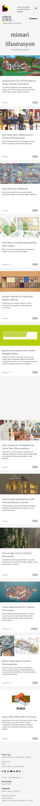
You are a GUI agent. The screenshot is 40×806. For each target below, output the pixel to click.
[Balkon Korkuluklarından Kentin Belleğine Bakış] (20, 335)
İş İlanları (33, 18)
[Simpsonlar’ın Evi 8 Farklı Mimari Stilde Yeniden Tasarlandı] (20, 65)
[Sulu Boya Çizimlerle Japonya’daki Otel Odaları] (20, 227)
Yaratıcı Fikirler (7, 784)
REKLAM (35, 102)
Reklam (4, 791)
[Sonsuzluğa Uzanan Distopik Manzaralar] (20, 538)
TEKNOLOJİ (34, 629)
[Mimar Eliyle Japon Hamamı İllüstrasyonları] (20, 645)
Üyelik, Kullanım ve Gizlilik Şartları (13, 766)
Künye (4, 764)
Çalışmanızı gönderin (9, 796)
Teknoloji (17, 791)
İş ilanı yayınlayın (7, 798)
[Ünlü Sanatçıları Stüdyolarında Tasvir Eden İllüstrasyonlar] (20, 430)
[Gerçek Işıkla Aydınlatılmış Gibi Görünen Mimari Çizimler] (20, 484)
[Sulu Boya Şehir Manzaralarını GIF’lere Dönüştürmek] (20, 119)
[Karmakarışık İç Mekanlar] (20, 173)
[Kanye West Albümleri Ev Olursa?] (20, 700)
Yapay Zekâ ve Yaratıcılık (12, 23)
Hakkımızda (5, 762)
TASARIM (35, 156)
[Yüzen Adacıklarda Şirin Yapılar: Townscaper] (20, 592)
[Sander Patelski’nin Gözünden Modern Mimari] (20, 281)
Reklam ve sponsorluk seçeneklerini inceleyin (17, 800)
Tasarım (10, 791)
